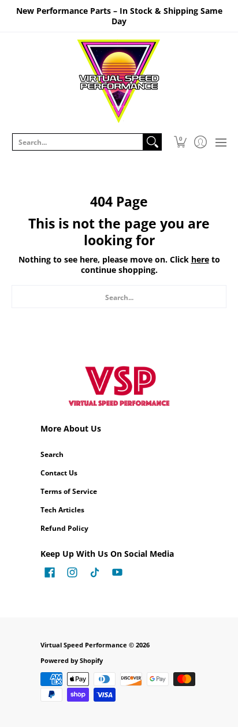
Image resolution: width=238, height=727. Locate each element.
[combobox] (77, 142)
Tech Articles (62, 510)
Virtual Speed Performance (83, 645)
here (200, 259)
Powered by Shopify (71, 661)
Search (52, 454)
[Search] (152, 142)
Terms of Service (68, 491)
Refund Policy (64, 528)
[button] (180, 141)
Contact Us (58, 473)
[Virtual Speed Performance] (119, 81)
